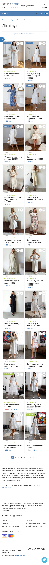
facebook (7, 515)
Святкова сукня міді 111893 (11, 282)
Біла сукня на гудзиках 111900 (34, 117)
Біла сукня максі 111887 (12, 406)
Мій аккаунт (41, 13)
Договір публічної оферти (10, 526)
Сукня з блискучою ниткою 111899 (13, 158)
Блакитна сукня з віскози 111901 (12, 117)
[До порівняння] (18, 43)
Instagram (19, 515)
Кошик (44, 7)
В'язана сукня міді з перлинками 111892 (35, 283)
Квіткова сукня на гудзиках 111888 (35, 365)
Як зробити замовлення (34, 526)
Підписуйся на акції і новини (11, 551)
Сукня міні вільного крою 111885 (13, 446)
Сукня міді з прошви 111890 (33, 325)
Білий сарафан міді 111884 (35, 446)
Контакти (5, 523)
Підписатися (20, 556)
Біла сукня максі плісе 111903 (12, 75)
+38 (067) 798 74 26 (27, 6)
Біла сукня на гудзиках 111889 (12, 365)
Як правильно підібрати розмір (36, 523)
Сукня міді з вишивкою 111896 (35, 198)
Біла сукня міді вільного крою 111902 (33, 76)
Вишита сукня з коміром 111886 (34, 406)
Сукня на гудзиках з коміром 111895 (12, 241)
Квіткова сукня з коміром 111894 (34, 241)
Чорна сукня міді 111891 (12, 325)
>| (36, 457)
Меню (6, 13)
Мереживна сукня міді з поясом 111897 (12, 199)
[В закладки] (21, 43)
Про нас (4, 520)
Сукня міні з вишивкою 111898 (35, 158)
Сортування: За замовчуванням (23, 34)
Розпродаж (29, 520)
